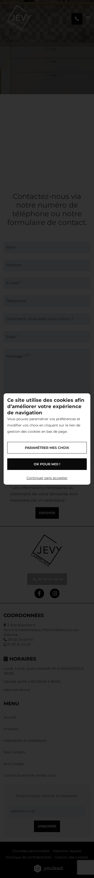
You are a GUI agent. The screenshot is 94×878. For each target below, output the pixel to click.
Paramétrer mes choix (47, 448)
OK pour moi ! (47, 464)
